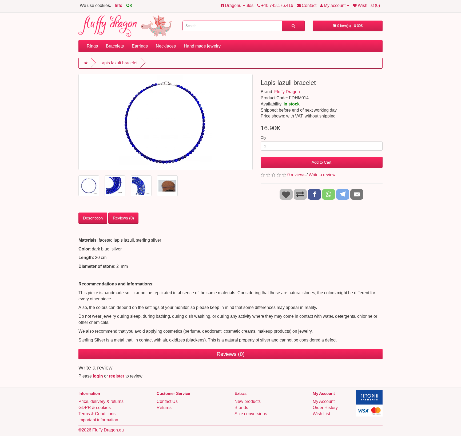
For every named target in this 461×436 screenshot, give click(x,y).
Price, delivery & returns (101, 401)
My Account (324, 401)
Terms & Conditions (97, 413)
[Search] (293, 26)
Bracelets (115, 46)
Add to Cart (321, 162)
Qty (263, 138)
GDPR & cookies (94, 407)
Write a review (322, 174)
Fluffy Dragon (287, 91)
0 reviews (296, 174)
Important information (98, 420)
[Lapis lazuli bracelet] (165, 122)
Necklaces (166, 46)
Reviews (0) (123, 218)
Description (93, 218)
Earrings (140, 46)
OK (129, 5)
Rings (92, 46)
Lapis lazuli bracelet (118, 63)
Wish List (321, 413)
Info (118, 5)
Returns (164, 407)
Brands (241, 407)
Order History (325, 407)
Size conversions (251, 413)
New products (248, 401)
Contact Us (167, 401)
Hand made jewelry (202, 46)
